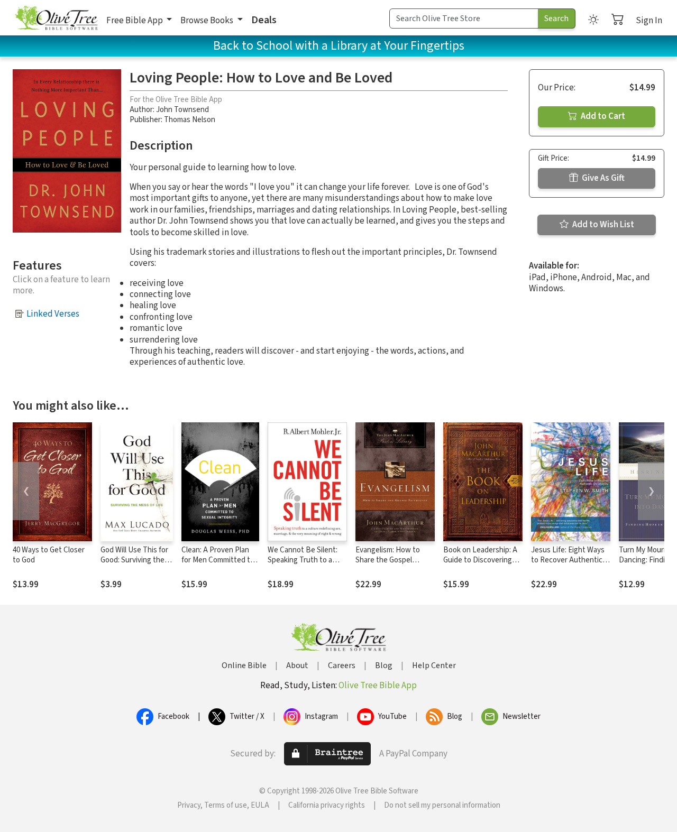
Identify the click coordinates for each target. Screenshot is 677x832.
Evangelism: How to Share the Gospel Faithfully (387, 560)
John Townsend (182, 109)
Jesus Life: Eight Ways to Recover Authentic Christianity (568, 560)
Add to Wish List (602, 224)
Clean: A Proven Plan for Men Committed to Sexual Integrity (217, 560)
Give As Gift (602, 178)
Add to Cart (602, 116)
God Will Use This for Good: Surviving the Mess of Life (134, 560)
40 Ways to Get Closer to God (49, 555)
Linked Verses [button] (52, 314)
